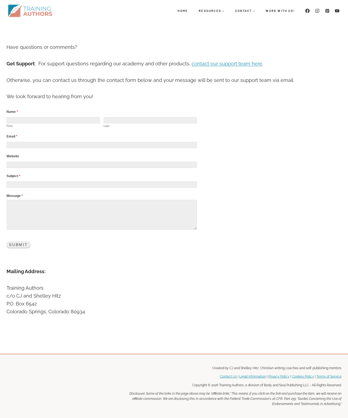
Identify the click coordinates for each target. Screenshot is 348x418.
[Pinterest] (327, 11)
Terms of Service (328, 376)
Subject (13, 176)
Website (13, 156)
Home (183, 10)
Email (12, 136)
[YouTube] (337, 11)
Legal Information (252, 376)
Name (12, 112)
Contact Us (228, 376)
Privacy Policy (279, 376)
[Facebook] (307, 11)
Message (15, 196)
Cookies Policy (303, 376)
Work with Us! (280, 10)
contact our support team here (227, 63)
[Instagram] (317, 11)
